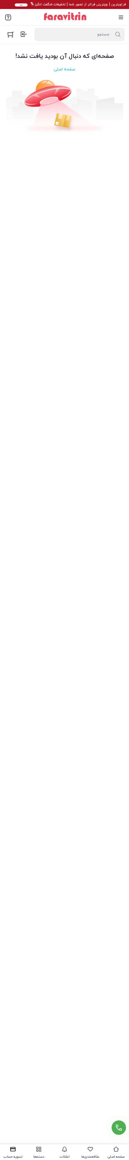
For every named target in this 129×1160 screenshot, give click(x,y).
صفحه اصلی (64, 69)
